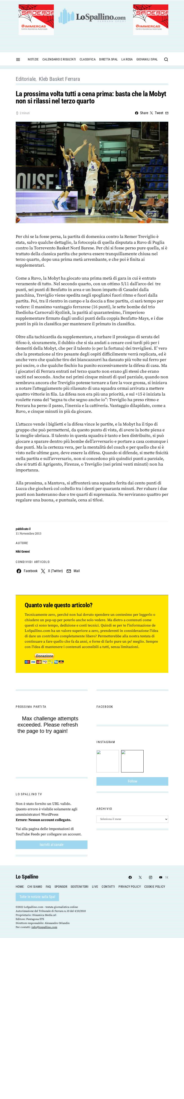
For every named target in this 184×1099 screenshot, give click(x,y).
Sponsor (61, 886)
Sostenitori (79, 886)
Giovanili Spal (147, 59)
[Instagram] (150, 877)
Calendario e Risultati (59, 59)
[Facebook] (130, 877)
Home (20, 886)
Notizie (33, 59)
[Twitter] (140, 877)
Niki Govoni (23, 551)
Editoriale (26, 79)
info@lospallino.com (44, 927)
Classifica (88, 59)
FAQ (48, 886)
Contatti (108, 886)
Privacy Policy (129, 886)
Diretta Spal (108, 59)
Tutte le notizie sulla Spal (37, 897)
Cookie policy (154, 886)
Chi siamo (34, 886)
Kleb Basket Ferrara (59, 79)
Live (95, 886)
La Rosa (127, 59)
